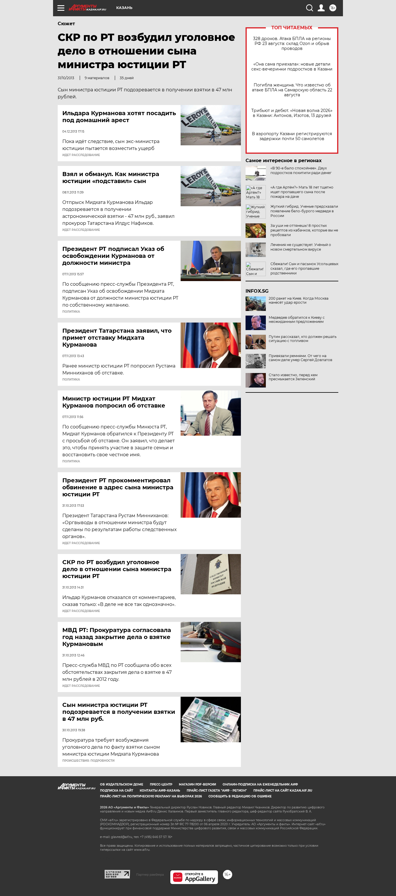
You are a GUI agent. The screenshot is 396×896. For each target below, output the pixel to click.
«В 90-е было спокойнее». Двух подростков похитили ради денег (301, 170)
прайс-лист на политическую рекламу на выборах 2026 (151, 796)
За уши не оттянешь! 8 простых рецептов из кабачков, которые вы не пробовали (304, 230)
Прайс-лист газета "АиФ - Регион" (217, 790)
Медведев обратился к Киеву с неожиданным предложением (297, 320)
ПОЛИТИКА (71, 311)
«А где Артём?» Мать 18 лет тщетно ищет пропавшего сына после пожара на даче (301, 192)
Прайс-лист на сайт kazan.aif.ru (282, 790)
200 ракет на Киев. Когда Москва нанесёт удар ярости (298, 300)
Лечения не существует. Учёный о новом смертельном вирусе (300, 246)
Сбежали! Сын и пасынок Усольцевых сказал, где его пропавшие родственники (304, 268)
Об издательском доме (121, 784)
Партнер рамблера (150, 874)
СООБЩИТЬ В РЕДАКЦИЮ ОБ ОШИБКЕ (240, 796)
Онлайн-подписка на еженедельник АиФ (260, 784)
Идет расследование (81, 155)
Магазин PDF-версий (197, 784)
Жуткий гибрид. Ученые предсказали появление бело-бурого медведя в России (304, 211)
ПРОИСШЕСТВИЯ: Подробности (88, 760)
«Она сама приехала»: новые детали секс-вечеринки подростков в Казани (292, 67)
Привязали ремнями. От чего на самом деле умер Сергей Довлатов (300, 358)
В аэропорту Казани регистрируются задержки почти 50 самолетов (292, 136)
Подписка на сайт (116, 790)
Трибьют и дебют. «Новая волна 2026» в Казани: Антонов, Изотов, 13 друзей (292, 113)
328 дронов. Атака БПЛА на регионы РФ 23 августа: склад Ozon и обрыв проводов (292, 43)
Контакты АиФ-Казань (160, 790)
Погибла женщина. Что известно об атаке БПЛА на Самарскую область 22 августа (292, 90)
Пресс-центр (161, 784)
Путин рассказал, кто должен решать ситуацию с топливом (303, 339)
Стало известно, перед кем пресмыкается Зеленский (293, 377)
